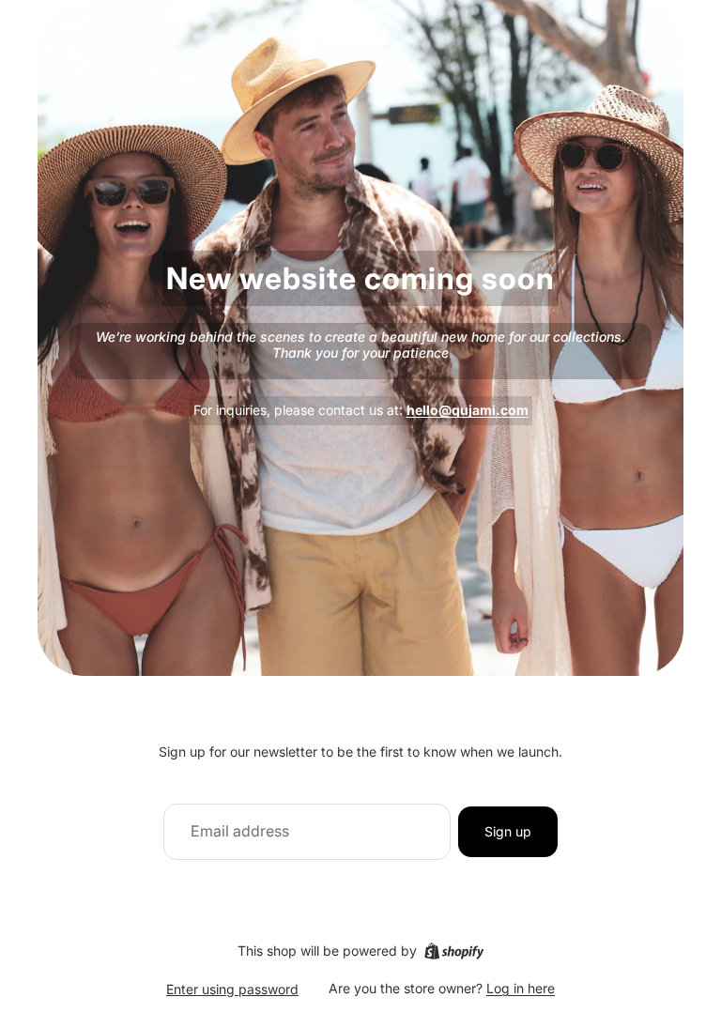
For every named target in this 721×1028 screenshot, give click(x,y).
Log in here (520, 988)
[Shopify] (453, 951)
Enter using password (232, 989)
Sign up (507, 831)
